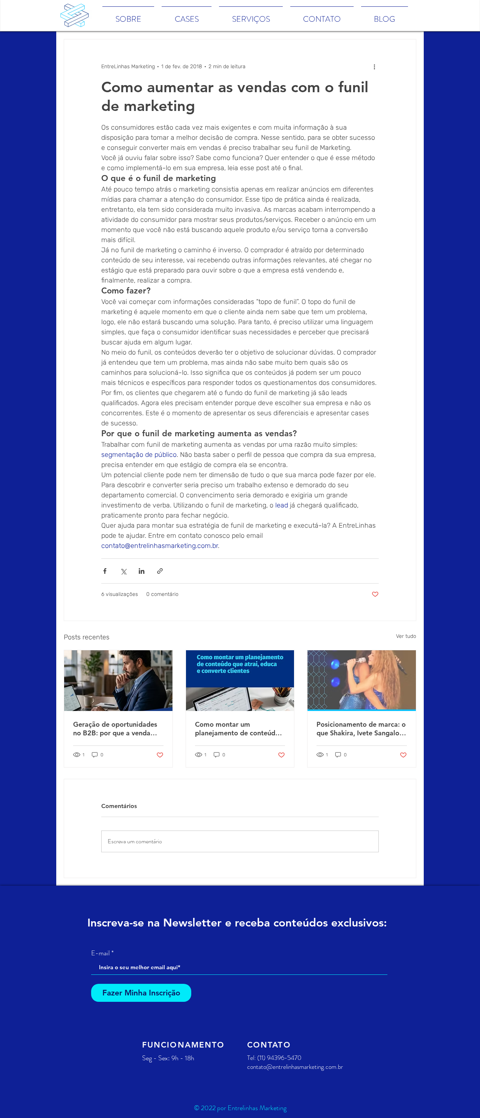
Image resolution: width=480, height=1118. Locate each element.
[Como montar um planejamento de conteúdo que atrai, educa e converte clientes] (240, 680)
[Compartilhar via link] (160, 571)
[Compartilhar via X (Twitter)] (123, 571)
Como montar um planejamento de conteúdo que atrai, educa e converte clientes (237, 728)
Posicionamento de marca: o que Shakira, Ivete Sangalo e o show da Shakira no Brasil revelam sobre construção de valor (361, 728)
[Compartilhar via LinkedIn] (141, 571)
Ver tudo (406, 636)
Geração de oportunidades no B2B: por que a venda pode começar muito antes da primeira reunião (115, 728)
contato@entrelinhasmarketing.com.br (295, 1066)
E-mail (100, 953)
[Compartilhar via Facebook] (104, 571)
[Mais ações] (374, 66)
